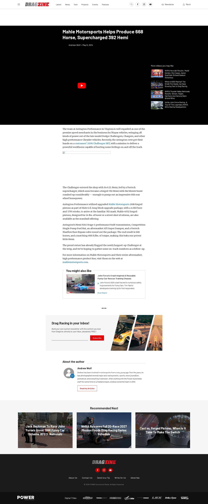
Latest (58, 4)
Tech (76, 4)
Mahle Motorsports (119, 204)
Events (95, 4)
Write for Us (120, 477)
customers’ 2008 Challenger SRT (92, 143)
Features (105, 4)
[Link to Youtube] (150, 4)
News (67, 4)
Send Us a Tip (103, 477)
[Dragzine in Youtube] (110, 470)
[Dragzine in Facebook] (97, 470)
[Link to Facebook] (137, 4)
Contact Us (87, 477)
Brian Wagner (102, 293)
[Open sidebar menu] (18, 4)
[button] (81, 85)
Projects (84, 4)
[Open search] (131, 4)
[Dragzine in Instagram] (104, 470)
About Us (73, 477)
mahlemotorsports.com (75, 262)
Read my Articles (87, 388)
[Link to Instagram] (144, 4)
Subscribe (97, 338)
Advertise (135, 477)
